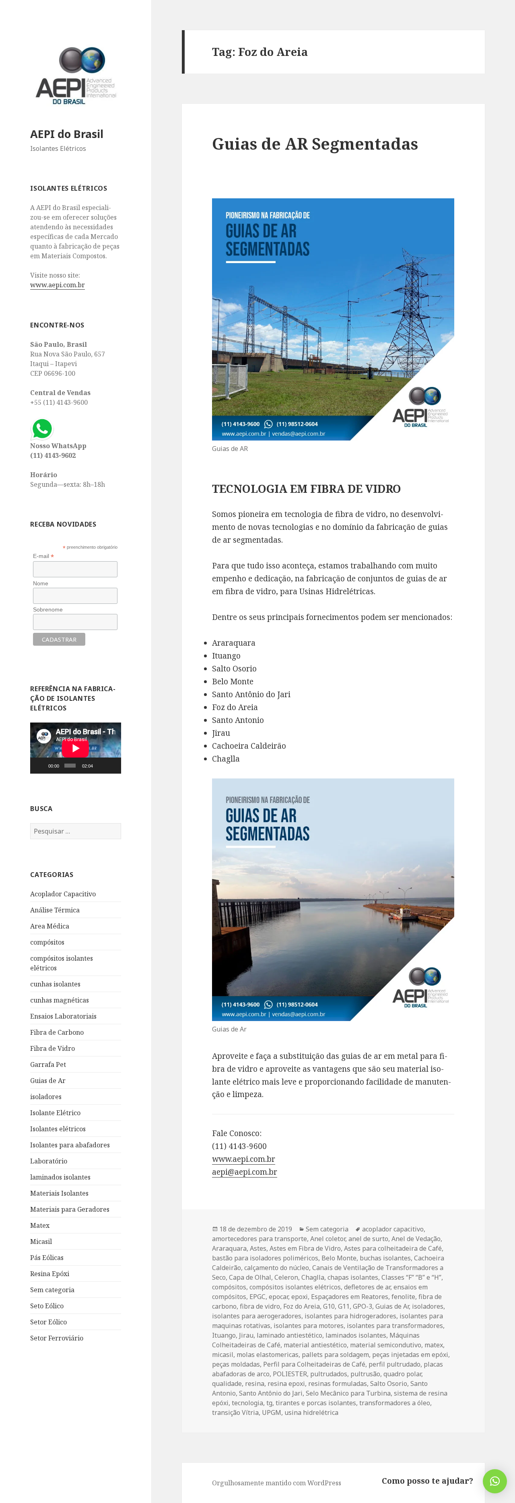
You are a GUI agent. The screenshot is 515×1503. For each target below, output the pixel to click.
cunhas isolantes (55, 984)
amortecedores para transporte (259, 1238)
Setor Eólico (48, 1322)
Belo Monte (338, 1258)
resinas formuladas (337, 1383)
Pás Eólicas (47, 1257)
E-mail (43, 556)
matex (433, 1344)
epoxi (299, 1296)
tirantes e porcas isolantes (316, 1402)
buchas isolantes (385, 1258)
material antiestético (315, 1344)
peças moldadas (236, 1364)
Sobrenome (48, 609)
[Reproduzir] (41, 766)
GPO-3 (362, 1306)
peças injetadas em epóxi (410, 1354)
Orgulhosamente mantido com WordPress (276, 1482)
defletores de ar (367, 1287)
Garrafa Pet (48, 1064)
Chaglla (312, 1277)
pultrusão (365, 1373)
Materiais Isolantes (59, 1193)
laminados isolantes (60, 1177)
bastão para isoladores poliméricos (265, 1258)
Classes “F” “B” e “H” (411, 1277)
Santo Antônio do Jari (271, 1393)
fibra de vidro (260, 1306)
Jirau (246, 1335)
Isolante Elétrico (55, 1112)
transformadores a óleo (394, 1402)
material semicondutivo (385, 1344)
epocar (278, 1296)
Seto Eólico (47, 1305)
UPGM (271, 1412)
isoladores (46, 1096)
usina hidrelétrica (311, 1412)
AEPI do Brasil (66, 133)
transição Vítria (235, 1412)
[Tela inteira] (112, 766)
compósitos (47, 942)
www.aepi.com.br (57, 284)
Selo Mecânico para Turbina (348, 1393)
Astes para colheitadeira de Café (393, 1248)
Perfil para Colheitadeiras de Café (314, 1364)
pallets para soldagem (335, 1354)
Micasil (41, 1241)
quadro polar (402, 1373)
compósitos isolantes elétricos (295, 1287)
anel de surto (368, 1238)
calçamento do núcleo (276, 1267)
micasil (222, 1354)
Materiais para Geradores (69, 1209)
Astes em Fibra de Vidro (305, 1248)
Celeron (286, 1277)
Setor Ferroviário (56, 1338)
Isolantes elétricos (58, 1128)
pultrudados (328, 1373)
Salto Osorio (388, 1383)
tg (269, 1402)
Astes (258, 1248)
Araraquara (229, 1248)
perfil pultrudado (394, 1364)
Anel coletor (327, 1238)
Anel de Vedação (416, 1238)
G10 (329, 1306)
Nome (40, 583)
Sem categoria (52, 1289)
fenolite (403, 1296)
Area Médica (49, 926)
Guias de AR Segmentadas (315, 143)
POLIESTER (290, 1373)
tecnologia (247, 1402)
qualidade (227, 1383)
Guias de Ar (48, 1080)
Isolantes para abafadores (70, 1145)
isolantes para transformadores (395, 1325)
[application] (75, 748)
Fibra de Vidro (52, 1048)
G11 (344, 1306)
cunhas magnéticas (59, 1000)
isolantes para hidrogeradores (350, 1316)
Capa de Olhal (250, 1277)
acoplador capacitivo (393, 1229)
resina (254, 1383)
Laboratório (48, 1161)
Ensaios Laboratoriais (63, 1016)
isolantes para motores (309, 1325)
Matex (39, 1225)
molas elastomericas (268, 1354)
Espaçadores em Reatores (349, 1296)
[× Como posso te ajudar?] (495, 1481)
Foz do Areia (301, 1306)
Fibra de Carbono (57, 1032)
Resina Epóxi (49, 1273)
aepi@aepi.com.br (244, 1172)
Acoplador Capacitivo (63, 893)
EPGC (257, 1296)
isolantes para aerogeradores (256, 1316)
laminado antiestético (289, 1335)
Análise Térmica (55, 910)
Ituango (224, 1335)
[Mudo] (101, 766)
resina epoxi (286, 1383)
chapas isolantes (353, 1277)
